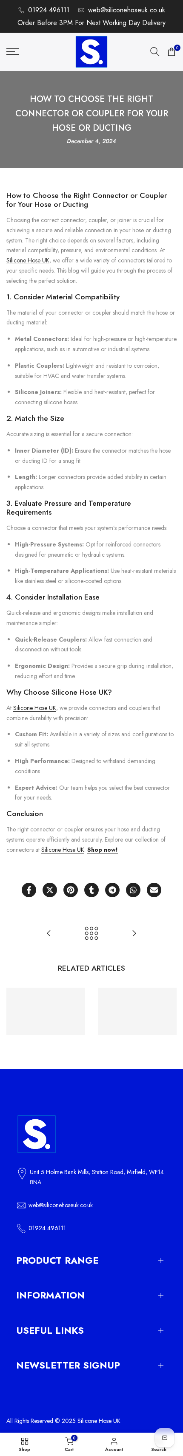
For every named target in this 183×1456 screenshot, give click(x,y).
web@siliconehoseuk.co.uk (126, 10)
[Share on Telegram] (112, 890)
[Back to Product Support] (91, 933)
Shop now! (102, 849)
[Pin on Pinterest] (70, 890)
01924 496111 (48, 10)
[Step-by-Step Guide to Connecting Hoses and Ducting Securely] (134, 933)
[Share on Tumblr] (91, 890)
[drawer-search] (155, 51)
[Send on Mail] (154, 890)
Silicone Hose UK (27, 260)
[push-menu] (12, 51)
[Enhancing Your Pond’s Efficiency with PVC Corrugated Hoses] (49, 933)
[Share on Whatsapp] (133, 890)
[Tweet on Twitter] (50, 890)
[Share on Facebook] (29, 890)
